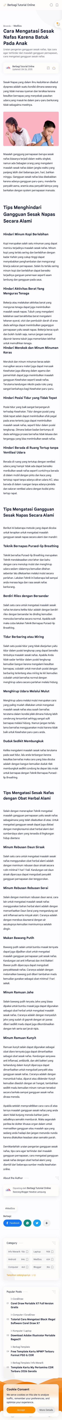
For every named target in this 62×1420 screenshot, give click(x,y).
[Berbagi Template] (21, 1347)
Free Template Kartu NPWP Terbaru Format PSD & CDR (32, 1353)
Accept (21, 1409)
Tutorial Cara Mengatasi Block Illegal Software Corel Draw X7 (33, 1321)
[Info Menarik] (37, 1363)
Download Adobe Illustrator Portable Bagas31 (33, 1337)
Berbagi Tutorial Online (21, 5)
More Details (46, 1409)
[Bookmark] (57, 5)
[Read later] (48, 67)
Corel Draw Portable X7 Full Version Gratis (32, 1305)
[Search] (51, 5)
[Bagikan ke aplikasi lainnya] (47, 1223)
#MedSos (10, 1208)
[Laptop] (27, 1331)
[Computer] (18, 1315)
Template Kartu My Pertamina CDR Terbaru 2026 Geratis (32, 1369)
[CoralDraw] (18, 1299)
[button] (12, 1223)
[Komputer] (18, 1331)
